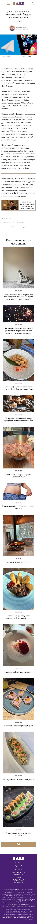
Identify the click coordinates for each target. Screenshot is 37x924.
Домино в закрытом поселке (18, 562)
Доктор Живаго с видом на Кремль (18, 779)
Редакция (18, 866)
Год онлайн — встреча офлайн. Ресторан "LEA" (18, 475)
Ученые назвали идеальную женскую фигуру (18, 507)
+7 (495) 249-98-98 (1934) (26, 901)
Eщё (18, 844)
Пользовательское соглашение (19, 873)
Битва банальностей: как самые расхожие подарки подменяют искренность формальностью (18, 330)
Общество (18, 21)
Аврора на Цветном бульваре (19, 672)
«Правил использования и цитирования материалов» (17, 916)
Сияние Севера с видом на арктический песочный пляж (18, 617)
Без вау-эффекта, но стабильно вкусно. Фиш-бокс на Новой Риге (18, 388)
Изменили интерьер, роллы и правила (19, 834)
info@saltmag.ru (30, 899)
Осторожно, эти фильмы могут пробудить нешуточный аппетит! (18, 419)
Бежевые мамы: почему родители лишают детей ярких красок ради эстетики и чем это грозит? (18, 296)
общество (6, 218)
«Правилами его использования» (18, 904)
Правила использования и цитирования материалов (18, 880)
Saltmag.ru (18, 889)
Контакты (18, 869)
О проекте (18, 862)
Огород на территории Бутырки (18, 726)
